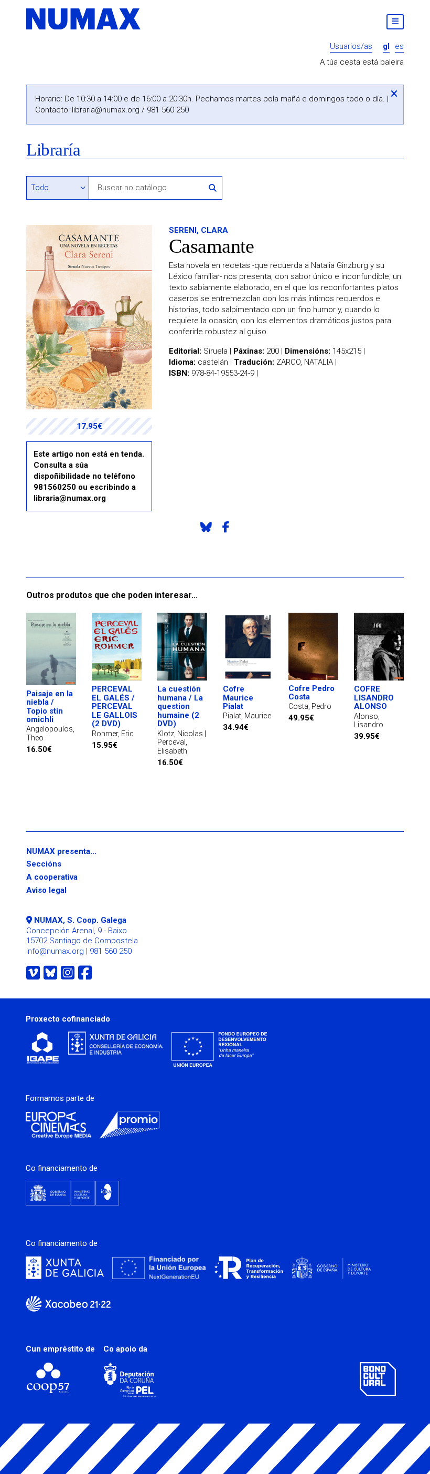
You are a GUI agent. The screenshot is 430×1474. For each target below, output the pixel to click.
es (399, 46)
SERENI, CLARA (198, 230)
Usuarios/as (351, 46)
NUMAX (84, 18)
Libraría (53, 150)
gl (386, 46)
